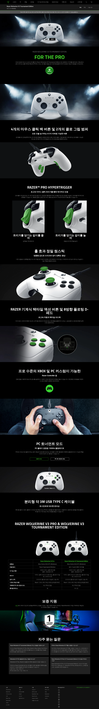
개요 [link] (80, 7)
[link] (8, 2)
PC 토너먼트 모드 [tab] (60, 459)
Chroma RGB (21, 691)
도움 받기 (34, 689)
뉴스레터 (7, 704)
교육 (7, 696)
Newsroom (47, 694)
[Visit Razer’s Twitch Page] (59, 704)
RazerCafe (8, 691)
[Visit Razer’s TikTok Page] (59, 702)
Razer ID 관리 (34, 696)
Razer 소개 (47, 689)
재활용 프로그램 (35, 700)
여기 (16, 605)
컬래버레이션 (21, 698)
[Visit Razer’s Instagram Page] (59, 692)
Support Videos (35, 698)
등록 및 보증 (34, 691)
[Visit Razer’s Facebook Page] (59, 690)
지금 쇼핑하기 (74, 12)
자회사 (7, 702)
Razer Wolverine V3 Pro (47, 561)
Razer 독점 (8, 698)
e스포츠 (20, 696)
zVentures (47, 696)
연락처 (46, 698)
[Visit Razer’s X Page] (59, 697)
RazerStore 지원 (35, 694)
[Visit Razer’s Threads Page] (59, 695)
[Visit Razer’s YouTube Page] (59, 700)
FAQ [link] (85, 7)
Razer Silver (8, 700)
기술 (20, 689)
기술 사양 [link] (90, 7)
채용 (46, 691)
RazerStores (8, 689)
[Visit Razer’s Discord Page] (59, 707)
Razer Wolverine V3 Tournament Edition (76, 561)
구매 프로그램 (8, 694)
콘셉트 (20, 694)
